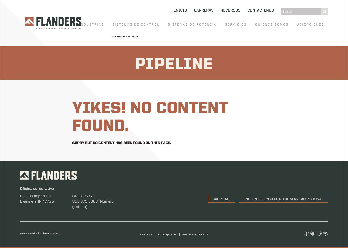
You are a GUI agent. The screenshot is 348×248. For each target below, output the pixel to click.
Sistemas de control (136, 24)
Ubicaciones (310, 24)
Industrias (91, 24)
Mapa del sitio (146, 234)
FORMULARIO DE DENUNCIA (195, 234)
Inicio (180, 11)
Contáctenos (260, 11)
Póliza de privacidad (167, 234)
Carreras (204, 11)
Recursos (230, 11)
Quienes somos (272, 24)
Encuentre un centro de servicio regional (283, 199)
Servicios (236, 24)
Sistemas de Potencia (192, 24)
